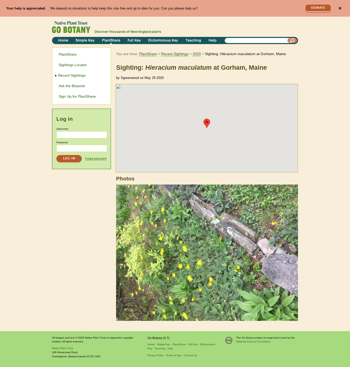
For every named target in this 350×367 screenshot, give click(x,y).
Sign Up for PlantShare (77, 96)
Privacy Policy (156, 355)
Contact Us (190, 355)
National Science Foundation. (253, 341)
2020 (197, 54)
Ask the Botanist (72, 86)
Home (63, 41)
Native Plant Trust (62, 348)
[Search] (292, 40)
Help (213, 41)
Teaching (193, 41)
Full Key (134, 41)
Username (62, 128)
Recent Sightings (175, 54)
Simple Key (85, 41)
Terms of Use (173, 355)
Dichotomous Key (163, 41)
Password (62, 142)
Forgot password (95, 158)
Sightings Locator (73, 65)
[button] (206, 123)
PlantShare (111, 41)
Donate (318, 7)
